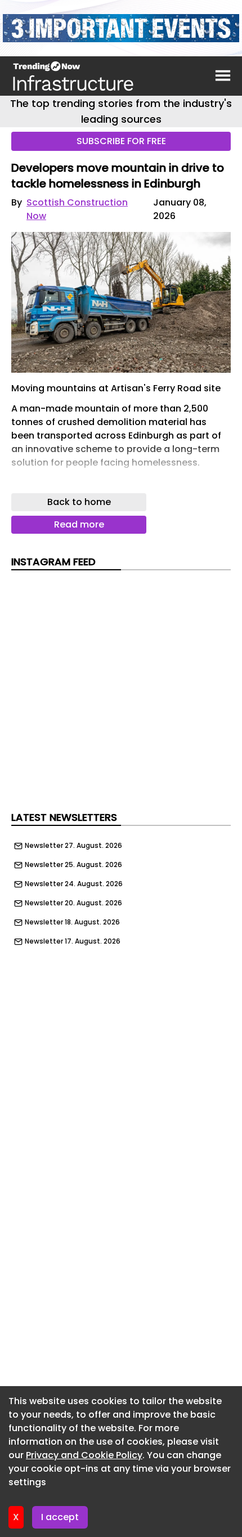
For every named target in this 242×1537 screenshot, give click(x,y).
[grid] (121, 890)
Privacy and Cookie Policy (84, 1455)
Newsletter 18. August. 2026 (72, 922)
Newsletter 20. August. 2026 (73, 903)
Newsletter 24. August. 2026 (74, 883)
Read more (79, 524)
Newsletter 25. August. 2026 (73, 864)
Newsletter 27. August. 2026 (73, 845)
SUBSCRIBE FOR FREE (121, 141)
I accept (60, 1517)
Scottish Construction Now (77, 209)
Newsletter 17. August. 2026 (72, 941)
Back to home (79, 501)
